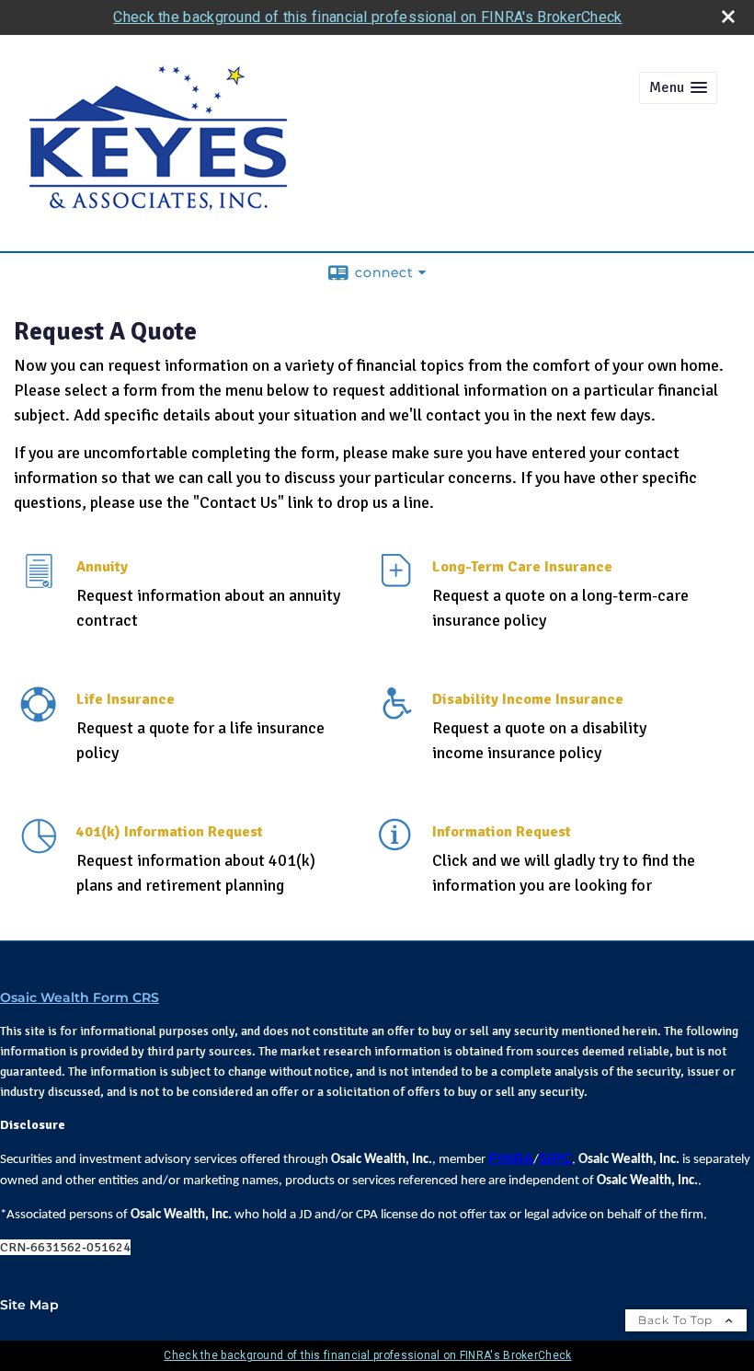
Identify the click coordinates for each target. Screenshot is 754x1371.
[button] (678, 88)
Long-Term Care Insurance (522, 567)
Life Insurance (125, 699)
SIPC (555, 1158)
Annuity (102, 567)
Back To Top (677, 1320)
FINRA (510, 1158)
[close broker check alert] (728, 16)
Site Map (29, 1304)
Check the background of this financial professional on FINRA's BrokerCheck (367, 17)
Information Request (501, 832)
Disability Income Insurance (527, 699)
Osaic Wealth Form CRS (79, 997)
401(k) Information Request (169, 832)
